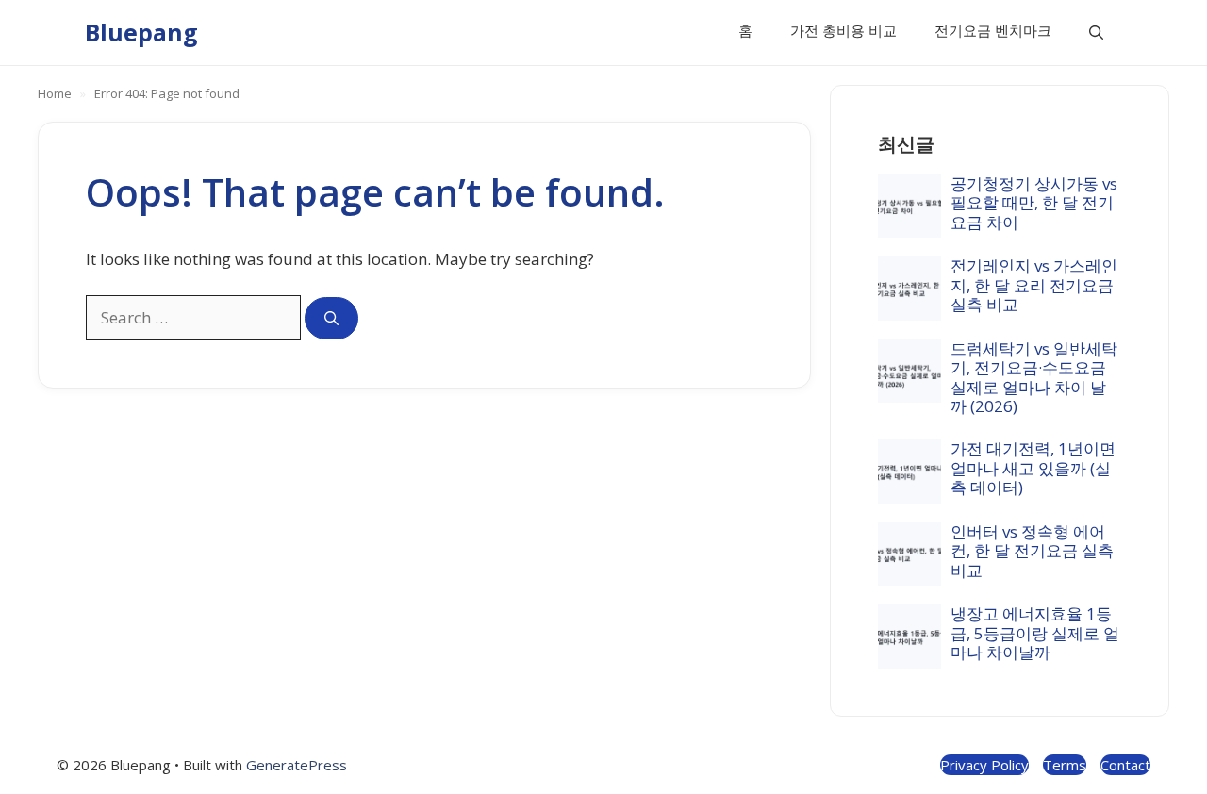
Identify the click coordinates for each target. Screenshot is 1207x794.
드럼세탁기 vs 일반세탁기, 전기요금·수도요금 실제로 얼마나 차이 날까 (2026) (1034, 377)
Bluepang (141, 32)
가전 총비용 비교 (843, 30)
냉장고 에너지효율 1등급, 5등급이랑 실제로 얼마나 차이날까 (1035, 633)
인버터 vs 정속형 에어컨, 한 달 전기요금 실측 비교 (1032, 551)
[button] (1096, 32)
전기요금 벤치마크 (992, 30)
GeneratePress (296, 764)
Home (55, 93)
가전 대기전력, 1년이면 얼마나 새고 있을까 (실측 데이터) (1033, 468)
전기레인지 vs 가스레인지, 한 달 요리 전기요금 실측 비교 (1034, 285)
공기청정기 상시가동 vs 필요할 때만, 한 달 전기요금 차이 (1034, 203)
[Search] (331, 318)
